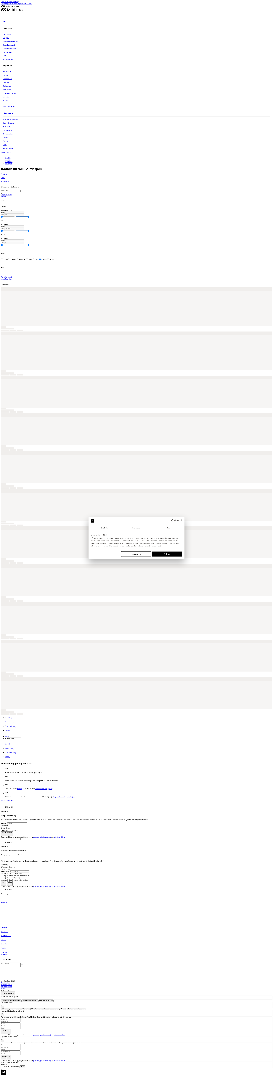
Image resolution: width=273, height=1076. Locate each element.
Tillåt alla (167, 554)
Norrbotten (8, 162)
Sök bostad (25, 1009)
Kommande (9, 722)
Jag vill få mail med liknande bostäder (16, 876)
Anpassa (135, 554)
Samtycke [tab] (104, 528)
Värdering (4, 4)
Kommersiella (13, 4)
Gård (37, 259)
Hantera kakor (5, 990)
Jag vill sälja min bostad (29, 1000)
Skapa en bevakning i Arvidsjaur (64, 797)
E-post (3, 828)
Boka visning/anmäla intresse (11, 1009)
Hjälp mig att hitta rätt (46, 1000)
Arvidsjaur (8, 164)
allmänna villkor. (59, 837)
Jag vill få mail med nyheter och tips (15, 880)
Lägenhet (22, 259)
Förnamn (4, 823)
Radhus (44, 259)
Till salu (8, 718)
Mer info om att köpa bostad (56, 1009)
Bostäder (8, 158)
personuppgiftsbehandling (42, 837)
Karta (7, 736)
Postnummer (5, 830)
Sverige (7, 160)
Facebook (4, 952)
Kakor (3, 989)
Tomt (30, 259)
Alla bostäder (5, 983)
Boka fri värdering (8, 993)
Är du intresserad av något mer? (11, 873)
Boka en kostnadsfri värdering (11, 1000)
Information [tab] (136, 528)
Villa (5, 259)
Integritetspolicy (6, 987)
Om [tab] (168, 528)
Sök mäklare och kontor (38, 1009)
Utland (30, 4)
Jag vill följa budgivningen (12, 878)
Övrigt (51, 259)
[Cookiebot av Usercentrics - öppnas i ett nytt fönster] (172, 521)
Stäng (22, 1066)
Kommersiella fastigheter (43, 789)
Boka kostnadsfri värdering (10, 2)
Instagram (4, 954)
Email (3, 869)
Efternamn (4, 826)
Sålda (7, 730)
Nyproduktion (23, 4)
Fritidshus (13, 259)
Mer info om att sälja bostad (76, 1009)
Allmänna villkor (6, 985)
